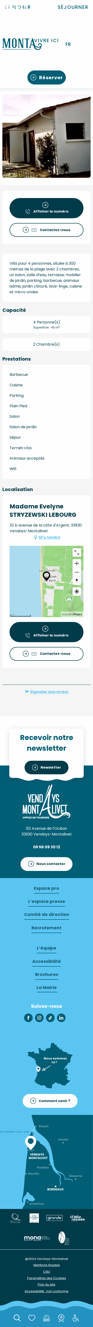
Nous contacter (50, 863)
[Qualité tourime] (15, 1217)
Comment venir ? (54, 1100)
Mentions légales (46, 1265)
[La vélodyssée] (77, 1217)
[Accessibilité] (76, 1318)
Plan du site (46, 1284)
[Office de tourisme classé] (34, 1217)
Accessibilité (46, 961)
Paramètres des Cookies (46, 1278)
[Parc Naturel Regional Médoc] (64, 1238)
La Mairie (46, 987)
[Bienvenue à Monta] (22, 44)
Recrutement (46, 928)
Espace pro (46, 888)
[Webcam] (61, 1318)
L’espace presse (46, 901)
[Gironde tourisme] (54, 1217)
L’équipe (46, 948)
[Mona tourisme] (37, 1238)
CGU (46, 1271)
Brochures (46, 974)
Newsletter (51, 767)
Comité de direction (46, 914)
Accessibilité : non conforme (46, 1291)
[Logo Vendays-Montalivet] (46, 801)
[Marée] (46, 1318)
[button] (68, 44)
